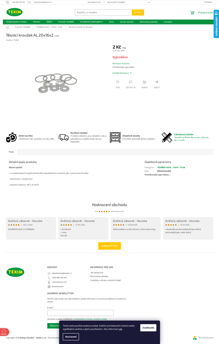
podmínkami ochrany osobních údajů (90, 319)
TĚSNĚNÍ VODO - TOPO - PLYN (171, 167)
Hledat (138, 12)
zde (120, 329)
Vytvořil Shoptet (206, 337)
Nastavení (70, 336)
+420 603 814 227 (59, 282)
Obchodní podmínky (116, 2)
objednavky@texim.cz (62, 273)
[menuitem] (16, 22)
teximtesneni (58, 286)
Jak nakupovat (94, 2)
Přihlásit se (56, 325)
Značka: (12, 40)
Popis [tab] (11, 151)
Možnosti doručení (121, 63)
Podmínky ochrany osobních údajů (105, 280)
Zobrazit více (109, 245)
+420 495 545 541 (59, 277)
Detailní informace (121, 73)
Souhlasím (148, 327)
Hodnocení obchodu (109, 204)
